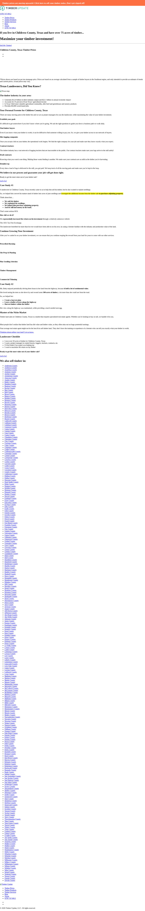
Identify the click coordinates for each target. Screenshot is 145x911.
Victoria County (10, 842)
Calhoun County (10, 423)
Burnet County (10, 419)
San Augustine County (13, 776)
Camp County (10, 429)
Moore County (10, 711)
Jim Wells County (11, 617)
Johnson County (10, 619)
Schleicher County (11, 784)
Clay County (9, 441)
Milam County (10, 701)
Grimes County (10, 552)
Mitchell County (10, 705)
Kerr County (9, 633)
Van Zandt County (11, 840)
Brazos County (10, 406)
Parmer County (10, 739)
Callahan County (11, 425)
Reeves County (10, 760)
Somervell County (11, 797)
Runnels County (10, 770)
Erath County (9, 509)
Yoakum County (10, 874)
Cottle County (10, 466)
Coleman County (11, 447)
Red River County (11, 758)
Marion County (10, 678)
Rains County (9, 750)
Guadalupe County (11, 554)
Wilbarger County (11, 860)
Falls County (9, 511)
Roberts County (10, 764)
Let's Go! (3, 181)
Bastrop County (10, 386)
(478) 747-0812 (5, 14)
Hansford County (11, 562)
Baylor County (10, 388)
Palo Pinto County (11, 733)
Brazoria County (10, 404)
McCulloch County (11, 688)
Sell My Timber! (6, 45)
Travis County (10, 825)
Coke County (9, 445)
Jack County (9, 605)
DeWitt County (10, 488)
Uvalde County (10, 835)
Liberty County (10, 660)
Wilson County (10, 866)
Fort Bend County (11, 523)
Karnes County (10, 623)
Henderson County (11, 580)
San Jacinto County (11, 778)
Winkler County (10, 868)
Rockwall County (11, 768)
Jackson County (10, 607)
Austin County (10, 380)
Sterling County (10, 803)
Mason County (10, 682)
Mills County (9, 703)
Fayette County (10, 515)
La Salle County (10, 645)
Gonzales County (11, 543)
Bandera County (10, 384)
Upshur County (10, 831)
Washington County (12, 850)
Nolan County (10, 723)
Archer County (10, 374)
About (7, 26)
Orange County (10, 731)
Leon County (9, 658)
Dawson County (10, 480)
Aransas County (10, 372)
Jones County (9, 621)
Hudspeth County (11, 596)
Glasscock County (11, 539)
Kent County (9, 631)
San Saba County (11, 782)
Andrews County (11, 368)
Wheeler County (10, 856)
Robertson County (11, 766)
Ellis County (9, 507)
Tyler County (9, 829)
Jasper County (10, 609)
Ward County (9, 848)
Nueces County (10, 725)
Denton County (10, 486)
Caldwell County (11, 421)
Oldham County (10, 729)
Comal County (10, 456)
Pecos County (9, 741)
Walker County (10, 844)
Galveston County (11, 533)
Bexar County (10, 394)
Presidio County (10, 748)
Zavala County (10, 880)
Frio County (9, 529)
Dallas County (10, 478)
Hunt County (9, 599)
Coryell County (10, 464)
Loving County (10, 670)
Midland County (10, 699)
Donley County (10, 494)
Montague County (11, 707)
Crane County (10, 468)
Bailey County (10, 382)
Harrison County (11, 570)
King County (9, 637)
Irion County (9, 603)
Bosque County (10, 400)
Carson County (10, 431)
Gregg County (10, 549)
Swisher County (10, 809)
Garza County (10, 535)
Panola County (10, 735)
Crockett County (10, 470)
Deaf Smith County (11, 482)
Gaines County (10, 531)
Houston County (10, 592)
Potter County (9, 746)
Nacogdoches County (12, 717)
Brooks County (10, 413)
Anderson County (11, 366)
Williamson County (11, 864)
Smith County (9, 795)
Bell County (9, 392)
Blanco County (10, 396)
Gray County (9, 545)
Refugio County (10, 762)
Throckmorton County (13, 819)
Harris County (10, 568)
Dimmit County (10, 492)
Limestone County (11, 662)
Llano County (9, 668)
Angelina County (11, 370)
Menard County (10, 697)
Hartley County (10, 572)
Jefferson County (11, 613)
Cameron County (11, 427)
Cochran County (10, 443)
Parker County (10, 737)
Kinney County (10, 639)
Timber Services (10, 22)
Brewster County (11, 409)
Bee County (9, 390)
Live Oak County (11, 666)
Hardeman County (11, 564)
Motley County (10, 715)
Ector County (9, 500)
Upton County (10, 833)
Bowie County (10, 402)
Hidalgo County (10, 582)
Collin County (10, 449)
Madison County (11, 676)
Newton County (10, 721)
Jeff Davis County (11, 611)
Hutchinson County (12, 601)
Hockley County (10, 586)
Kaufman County (11, 625)
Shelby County (10, 791)
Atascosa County (11, 378)
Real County (9, 756)
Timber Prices (9, 18)
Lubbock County (11, 672)
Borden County (10, 398)
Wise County (9, 870)
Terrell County (10, 815)
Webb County (9, 852)
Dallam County (10, 476)
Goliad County (10, 541)
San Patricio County (12, 780)
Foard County (9, 521)
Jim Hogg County (11, 615)
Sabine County (10, 774)
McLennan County (11, 690)
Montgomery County (12, 709)
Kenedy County (10, 629)
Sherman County (11, 793)
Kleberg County (10, 641)
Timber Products (10, 20)
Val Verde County (11, 837)
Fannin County (10, 513)
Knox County (9, 643)
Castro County (10, 435)
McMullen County (11, 692)
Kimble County (10, 635)
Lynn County (9, 674)
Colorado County (11, 453)
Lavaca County (10, 654)
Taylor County (10, 813)
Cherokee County (11, 439)
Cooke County (10, 462)
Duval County (10, 496)
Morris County (10, 713)
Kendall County (10, 627)
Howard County (10, 594)
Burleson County (11, 417)
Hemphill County (11, 578)
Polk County (9, 744)
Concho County (10, 460)
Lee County (9, 656)
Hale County (9, 556)
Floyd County (9, 519)
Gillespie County (11, 537)
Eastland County (10, 498)
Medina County (10, 695)
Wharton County (11, 854)
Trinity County (10, 827)
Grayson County (10, 547)
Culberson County (11, 474)
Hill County (9, 584)
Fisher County (10, 517)
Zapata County (10, 878)
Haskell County (10, 574)
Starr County (9, 799)
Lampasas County (11, 652)
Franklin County (10, 525)
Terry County (9, 817)
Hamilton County (11, 560)
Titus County (9, 821)
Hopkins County (10, 590)
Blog (6, 24)
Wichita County (10, 858)
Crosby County (10, 472)
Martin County (10, 680)
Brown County (10, 415)
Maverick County (11, 686)
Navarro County (10, 719)
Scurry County (10, 786)
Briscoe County (10, 411)
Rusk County (9, 772)
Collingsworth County (13, 451)
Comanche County (11, 458)
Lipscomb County (11, 664)
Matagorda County (11, 684)
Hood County (9, 588)
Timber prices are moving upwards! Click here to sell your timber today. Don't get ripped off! (43, 3)
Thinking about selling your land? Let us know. (17, 332)
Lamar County (10, 648)
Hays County (9, 576)
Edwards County (11, 503)
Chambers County (11, 437)
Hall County (9, 558)
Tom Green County (11, 823)
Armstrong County (11, 376)
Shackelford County (12, 788)
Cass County (9, 433)
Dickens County (10, 490)
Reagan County (10, 754)
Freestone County (11, 527)
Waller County (10, 846)
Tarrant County (10, 811)
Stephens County (11, 801)
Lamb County (9, 650)
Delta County (9, 484)
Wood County (10, 872)
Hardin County (10, 566)
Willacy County (10, 862)
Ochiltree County (11, 727)
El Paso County (10, 505)
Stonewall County (11, 805)
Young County (10, 876)
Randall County (10, 752)
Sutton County (10, 807)
